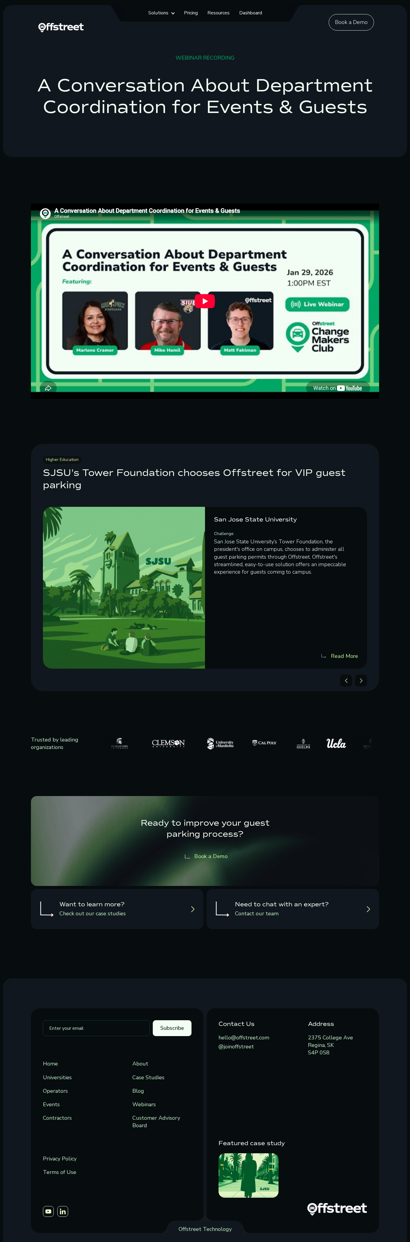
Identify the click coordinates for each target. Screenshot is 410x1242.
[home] (61, 27)
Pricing (191, 13)
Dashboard (250, 13)
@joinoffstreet (236, 1046)
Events (51, 1104)
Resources (218, 13)
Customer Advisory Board (156, 1121)
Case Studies (148, 1077)
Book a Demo (351, 22)
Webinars (144, 1104)
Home (50, 1063)
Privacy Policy (60, 1158)
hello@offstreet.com (244, 1037)
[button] (161, 13)
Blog (138, 1091)
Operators (55, 1091)
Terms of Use (59, 1172)
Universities (57, 1077)
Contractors (57, 1118)
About (140, 1063)
